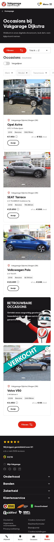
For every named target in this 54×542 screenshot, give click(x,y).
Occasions (33, 539)
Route (20, 539)
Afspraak (6, 539)
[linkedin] (19, 469)
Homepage (9, 11)
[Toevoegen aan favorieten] (47, 82)
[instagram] (14, 469)
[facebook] (4, 469)
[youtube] (9, 469)
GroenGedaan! (41, 506)
